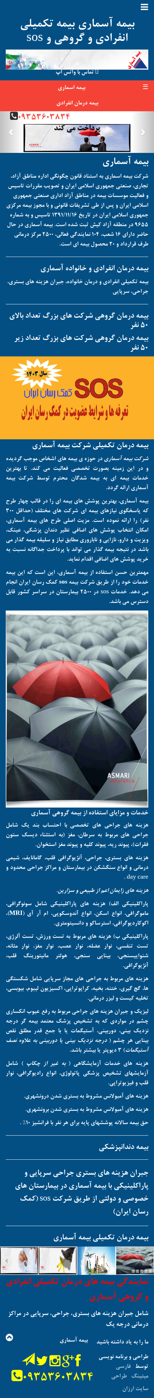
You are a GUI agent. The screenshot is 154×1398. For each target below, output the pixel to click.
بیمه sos (68, 582)
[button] (11, 132)
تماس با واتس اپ (75, 72)
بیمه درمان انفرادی (77, 103)
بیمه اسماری (71, 88)
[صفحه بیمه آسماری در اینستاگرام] (55, 1364)
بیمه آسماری (125, 162)
